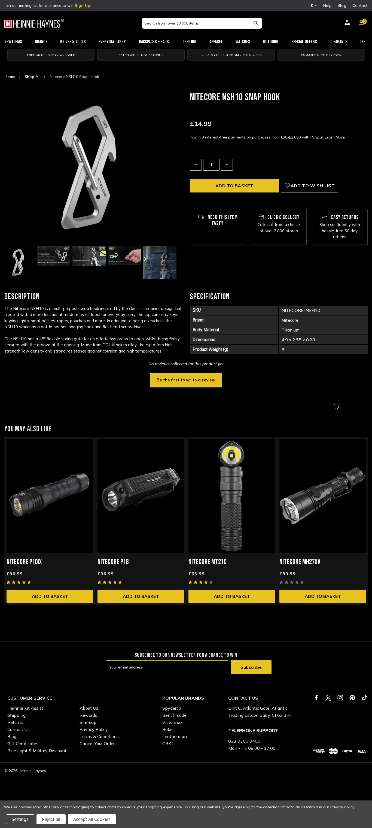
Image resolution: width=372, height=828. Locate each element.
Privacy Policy (94, 729)
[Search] (256, 23)
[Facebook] (316, 697)
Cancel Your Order (97, 743)
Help (327, 5)
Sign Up (82, 5)
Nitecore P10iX (24, 562)
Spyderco (171, 708)
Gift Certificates (22, 743)
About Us (89, 708)
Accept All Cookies (92, 819)
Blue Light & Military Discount (36, 750)
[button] (186, 379)
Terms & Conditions (99, 736)
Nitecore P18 (113, 562)
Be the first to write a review (186, 380)
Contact (360, 5)
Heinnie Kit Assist (25, 708)
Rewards (88, 715)
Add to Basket (50, 596)
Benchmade (174, 715)
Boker (168, 729)
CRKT (168, 743)
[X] (328, 697)
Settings (20, 819)
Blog (342, 5)
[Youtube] (364, 697)
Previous (33, 259)
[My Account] (347, 23)
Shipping (16, 715)
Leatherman (174, 736)
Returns (15, 722)
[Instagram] (340, 697)
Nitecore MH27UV (299, 562)
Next (144, 259)
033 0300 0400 (244, 741)
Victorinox (172, 722)
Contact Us (18, 729)
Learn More (335, 137)
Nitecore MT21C (207, 562)
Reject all (51, 819)
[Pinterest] (352, 697)
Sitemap (88, 722)
